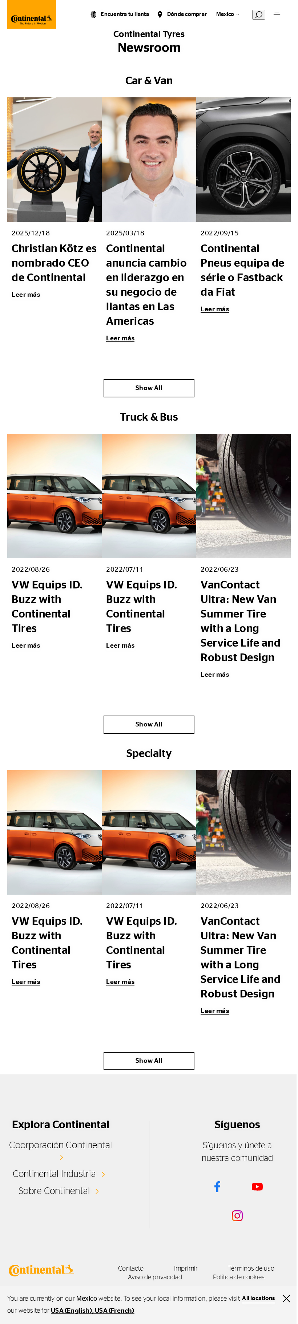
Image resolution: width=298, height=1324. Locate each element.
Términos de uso (251, 1269)
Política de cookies (239, 1277)
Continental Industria (54, 1174)
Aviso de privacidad (155, 1277)
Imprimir (186, 1269)
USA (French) (114, 1311)
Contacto (131, 1269)
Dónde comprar (187, 14)
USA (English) (71, 1311)
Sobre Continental (54, 1191)
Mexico (225, 14)
